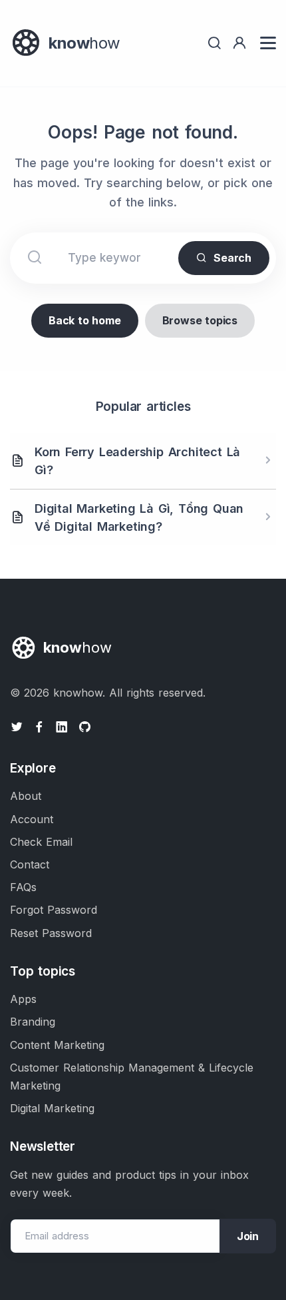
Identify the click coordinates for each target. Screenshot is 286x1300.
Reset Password (51, 933)
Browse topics (199, 320)
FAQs (23, 887)
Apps (23, 999)
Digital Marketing (52, 1108)
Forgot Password (53, 909)
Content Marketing (57, 1045)
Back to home (85, 320)
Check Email (41, 841)
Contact (29, 864)
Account (31, 819)
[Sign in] (239, 43)
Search (232, 257)
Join (248, 1236)
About (25, 796)
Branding (32, 1021)
